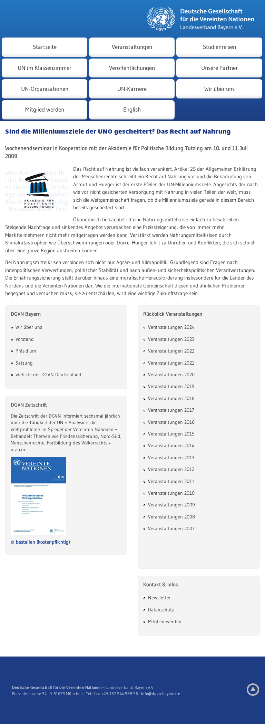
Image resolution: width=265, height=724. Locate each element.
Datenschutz (161, 610)
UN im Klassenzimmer (44, 67)
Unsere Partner (219, 67)
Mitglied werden (44, 109)
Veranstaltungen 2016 (171, 422)
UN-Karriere (132, 88)
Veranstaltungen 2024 (171, 327)
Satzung (24, 363)
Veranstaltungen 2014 (171, 445)
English (132, 109)
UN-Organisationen (44, 88)
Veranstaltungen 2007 (171, 528)
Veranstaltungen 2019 (171, 386)
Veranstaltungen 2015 (171, 434)
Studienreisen (219, 46)
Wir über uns (219, 88)
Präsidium (26, 351)
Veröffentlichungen (132, 67)
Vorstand (25, 339)
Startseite (45, 46)
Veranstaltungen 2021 (171, 363)
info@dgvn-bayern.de (160, 693)
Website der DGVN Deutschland (48, 374)
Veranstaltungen (132, 46)
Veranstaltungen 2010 (171, 493)
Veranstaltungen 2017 (171, 410)
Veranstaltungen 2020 (171, 374)
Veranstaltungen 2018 (171, 398)
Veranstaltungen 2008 (171, 517)
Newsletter (159, 598)
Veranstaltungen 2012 (171, 469)
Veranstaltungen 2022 (171, 351)
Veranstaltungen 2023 (171, 339)
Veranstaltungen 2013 (171, 457)
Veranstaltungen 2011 (171, 481)
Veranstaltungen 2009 (171, 505)
